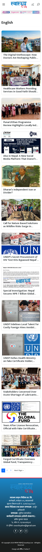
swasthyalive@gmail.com (25, 525)
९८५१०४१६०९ (25, 522)
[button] (3, 4)
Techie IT (27, 549)
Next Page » (19, 470)
